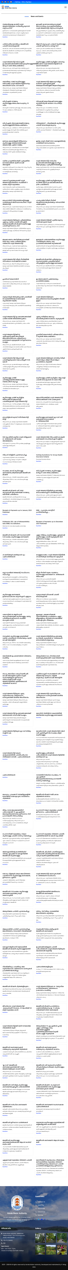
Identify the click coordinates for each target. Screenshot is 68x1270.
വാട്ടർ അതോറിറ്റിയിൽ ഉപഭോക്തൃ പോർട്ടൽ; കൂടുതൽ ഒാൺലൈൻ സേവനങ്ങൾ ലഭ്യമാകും (49, 638)
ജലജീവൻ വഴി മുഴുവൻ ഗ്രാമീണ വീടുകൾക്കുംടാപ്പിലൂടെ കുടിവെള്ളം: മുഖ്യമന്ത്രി (50, 1067)
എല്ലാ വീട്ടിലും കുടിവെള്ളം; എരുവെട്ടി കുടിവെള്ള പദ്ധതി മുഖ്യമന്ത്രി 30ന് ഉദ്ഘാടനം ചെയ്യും (50, 537)
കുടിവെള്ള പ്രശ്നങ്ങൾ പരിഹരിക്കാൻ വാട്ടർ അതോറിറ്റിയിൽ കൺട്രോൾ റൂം (50, 755)
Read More (5, 37)
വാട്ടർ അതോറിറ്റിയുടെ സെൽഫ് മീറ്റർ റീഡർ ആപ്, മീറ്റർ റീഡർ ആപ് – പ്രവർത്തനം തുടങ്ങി (50, 360)
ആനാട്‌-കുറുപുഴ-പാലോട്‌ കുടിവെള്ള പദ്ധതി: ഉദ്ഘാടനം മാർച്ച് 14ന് (50, 45)
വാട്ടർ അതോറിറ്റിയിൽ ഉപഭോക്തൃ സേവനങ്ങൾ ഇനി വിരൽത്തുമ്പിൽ (49, 491)
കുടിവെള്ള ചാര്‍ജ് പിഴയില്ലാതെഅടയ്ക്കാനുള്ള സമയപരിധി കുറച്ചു (14, 380)
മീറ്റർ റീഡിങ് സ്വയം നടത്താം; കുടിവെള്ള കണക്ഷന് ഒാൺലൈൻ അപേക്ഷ (50, 574)
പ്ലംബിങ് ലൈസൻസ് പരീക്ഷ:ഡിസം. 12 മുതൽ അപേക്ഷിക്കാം (50, 335)
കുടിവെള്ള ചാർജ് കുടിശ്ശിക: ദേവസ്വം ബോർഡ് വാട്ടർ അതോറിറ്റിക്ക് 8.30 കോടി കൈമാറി (50, 64)
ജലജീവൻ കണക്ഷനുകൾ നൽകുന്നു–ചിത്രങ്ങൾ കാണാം (47, 1048)
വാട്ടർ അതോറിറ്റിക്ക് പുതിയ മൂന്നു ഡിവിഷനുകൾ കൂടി (49, 221)
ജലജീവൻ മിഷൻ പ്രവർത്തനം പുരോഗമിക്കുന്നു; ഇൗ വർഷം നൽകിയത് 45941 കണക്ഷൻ (48, 1008)
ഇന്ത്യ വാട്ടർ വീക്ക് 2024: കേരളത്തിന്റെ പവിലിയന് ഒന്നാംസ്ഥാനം (50, 142)
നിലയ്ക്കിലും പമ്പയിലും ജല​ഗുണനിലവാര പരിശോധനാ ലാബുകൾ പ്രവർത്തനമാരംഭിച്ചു (17, 969)
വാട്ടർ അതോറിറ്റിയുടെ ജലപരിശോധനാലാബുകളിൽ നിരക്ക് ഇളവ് (50, 299)
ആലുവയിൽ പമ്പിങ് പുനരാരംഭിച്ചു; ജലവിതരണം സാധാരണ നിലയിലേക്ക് (17, 930)
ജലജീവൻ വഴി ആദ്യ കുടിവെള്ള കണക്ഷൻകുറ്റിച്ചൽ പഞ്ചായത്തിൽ (16, 1086)
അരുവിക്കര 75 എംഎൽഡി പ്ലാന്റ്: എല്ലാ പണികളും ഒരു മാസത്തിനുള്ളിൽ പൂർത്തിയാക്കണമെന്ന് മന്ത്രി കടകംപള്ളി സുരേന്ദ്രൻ (49, 1030)
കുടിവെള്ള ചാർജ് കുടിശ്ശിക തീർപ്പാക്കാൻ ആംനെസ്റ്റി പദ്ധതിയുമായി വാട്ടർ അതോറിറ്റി (15, 399)
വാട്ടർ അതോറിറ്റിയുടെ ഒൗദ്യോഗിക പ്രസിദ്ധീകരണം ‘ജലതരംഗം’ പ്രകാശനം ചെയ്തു (50, 988)
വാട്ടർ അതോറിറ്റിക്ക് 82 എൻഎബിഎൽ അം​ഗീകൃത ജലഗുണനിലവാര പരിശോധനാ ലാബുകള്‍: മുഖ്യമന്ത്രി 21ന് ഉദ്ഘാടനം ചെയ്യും (17, 338)
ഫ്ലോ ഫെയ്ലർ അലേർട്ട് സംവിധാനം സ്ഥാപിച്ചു (16, 573)
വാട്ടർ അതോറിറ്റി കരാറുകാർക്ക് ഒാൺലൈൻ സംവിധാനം (48, 875)
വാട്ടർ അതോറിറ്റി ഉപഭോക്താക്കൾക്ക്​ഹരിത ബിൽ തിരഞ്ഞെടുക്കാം (17, 318)
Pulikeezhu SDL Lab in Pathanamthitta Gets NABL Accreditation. (16, 522)
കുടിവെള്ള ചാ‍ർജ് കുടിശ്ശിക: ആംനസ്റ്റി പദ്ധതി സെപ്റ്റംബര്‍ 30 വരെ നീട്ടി (50, 379)
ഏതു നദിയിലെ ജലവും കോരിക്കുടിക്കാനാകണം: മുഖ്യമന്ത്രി (50, 318)
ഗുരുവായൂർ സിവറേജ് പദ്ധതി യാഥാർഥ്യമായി (47, 595)
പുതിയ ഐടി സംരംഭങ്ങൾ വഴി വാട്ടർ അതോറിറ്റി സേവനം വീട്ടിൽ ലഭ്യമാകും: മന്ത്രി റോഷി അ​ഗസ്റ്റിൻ (50, 676)
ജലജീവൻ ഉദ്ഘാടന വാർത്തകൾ (15, 1122)
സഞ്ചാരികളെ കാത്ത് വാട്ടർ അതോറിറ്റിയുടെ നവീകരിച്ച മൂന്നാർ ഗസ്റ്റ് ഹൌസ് (16, 26)
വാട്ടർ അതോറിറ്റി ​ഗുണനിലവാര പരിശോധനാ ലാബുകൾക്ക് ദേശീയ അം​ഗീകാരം (49, 695)
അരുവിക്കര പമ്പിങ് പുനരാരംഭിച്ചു (16, 911)
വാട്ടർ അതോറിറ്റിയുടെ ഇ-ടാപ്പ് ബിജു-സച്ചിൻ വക (17, 732)
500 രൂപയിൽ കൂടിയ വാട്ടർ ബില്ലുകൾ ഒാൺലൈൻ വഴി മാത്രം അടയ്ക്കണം (17, 439)
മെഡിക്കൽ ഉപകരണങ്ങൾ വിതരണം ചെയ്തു (17, 657)
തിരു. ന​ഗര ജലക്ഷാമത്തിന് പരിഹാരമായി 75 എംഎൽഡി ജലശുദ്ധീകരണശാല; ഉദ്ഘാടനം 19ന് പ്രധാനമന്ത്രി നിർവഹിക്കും (17, 813)
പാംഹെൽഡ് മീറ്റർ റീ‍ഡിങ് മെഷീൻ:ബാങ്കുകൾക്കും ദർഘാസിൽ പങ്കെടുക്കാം (50, 202)
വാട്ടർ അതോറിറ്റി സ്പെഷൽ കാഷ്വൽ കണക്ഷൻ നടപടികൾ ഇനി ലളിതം (50, 438)
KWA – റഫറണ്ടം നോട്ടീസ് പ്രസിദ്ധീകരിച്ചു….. (45, 511)
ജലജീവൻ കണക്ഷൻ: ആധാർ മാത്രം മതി (50, 1141)
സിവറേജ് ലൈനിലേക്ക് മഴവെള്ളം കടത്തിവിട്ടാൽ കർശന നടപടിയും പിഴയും (49, 103)
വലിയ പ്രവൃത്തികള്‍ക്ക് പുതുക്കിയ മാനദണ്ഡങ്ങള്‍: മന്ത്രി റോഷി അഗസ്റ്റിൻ (16, 163)
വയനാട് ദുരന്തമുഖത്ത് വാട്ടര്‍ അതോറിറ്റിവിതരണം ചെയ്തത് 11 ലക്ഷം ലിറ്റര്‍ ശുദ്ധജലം (15, 182)
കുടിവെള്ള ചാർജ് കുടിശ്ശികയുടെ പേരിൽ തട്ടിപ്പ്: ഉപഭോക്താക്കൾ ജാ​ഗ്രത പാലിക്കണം (49, 182)
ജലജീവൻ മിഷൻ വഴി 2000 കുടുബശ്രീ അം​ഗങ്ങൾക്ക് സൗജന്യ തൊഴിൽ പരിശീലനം (16, 492)
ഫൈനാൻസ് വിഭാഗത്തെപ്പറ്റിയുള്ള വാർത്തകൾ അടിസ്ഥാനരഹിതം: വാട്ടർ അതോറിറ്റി (17, 202)
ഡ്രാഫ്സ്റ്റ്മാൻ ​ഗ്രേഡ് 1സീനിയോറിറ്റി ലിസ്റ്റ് (16, 418)
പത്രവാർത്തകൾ (9, 775)
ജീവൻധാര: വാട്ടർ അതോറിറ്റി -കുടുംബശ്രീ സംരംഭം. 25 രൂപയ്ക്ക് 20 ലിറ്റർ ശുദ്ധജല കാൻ (17, 1008)
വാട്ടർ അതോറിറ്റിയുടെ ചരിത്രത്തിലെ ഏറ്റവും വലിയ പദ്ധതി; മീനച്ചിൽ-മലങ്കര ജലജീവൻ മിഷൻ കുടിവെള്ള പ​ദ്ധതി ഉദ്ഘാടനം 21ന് (17, 223)
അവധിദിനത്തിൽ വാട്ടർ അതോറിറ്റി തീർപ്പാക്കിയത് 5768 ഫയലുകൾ (49, 398)
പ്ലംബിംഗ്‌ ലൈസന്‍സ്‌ (11, 279)
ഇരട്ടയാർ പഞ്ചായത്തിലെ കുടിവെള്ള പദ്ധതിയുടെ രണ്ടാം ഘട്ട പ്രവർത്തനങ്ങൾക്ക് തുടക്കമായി (50, 241)
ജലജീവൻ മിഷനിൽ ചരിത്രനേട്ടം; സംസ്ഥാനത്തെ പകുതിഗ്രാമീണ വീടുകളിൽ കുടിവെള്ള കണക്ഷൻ (49, 261)
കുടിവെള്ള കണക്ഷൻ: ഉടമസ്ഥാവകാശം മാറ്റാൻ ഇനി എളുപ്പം (17, 595)
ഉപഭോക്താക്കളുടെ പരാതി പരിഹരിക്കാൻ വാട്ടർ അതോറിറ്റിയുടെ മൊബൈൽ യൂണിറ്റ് (50, 949)
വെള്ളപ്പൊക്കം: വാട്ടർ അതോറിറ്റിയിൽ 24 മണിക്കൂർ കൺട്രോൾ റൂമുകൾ (50, 556)
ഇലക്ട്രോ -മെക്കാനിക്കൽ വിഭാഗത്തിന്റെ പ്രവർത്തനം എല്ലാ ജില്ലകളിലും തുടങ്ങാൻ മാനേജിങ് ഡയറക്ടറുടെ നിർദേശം (49, 617)
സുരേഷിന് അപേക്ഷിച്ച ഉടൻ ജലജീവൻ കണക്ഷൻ (47, 930)
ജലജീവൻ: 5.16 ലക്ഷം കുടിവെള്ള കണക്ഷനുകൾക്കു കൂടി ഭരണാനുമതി (15, 893)
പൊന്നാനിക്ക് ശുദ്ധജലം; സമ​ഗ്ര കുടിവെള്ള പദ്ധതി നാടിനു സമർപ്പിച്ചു (17, 835)
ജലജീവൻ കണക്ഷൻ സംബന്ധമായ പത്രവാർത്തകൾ (50, 1106)
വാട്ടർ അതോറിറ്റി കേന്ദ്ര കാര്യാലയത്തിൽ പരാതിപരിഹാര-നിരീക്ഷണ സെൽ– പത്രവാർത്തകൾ (16, 755)
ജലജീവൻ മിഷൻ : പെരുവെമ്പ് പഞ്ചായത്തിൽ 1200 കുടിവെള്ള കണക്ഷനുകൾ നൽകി (48, 1087)
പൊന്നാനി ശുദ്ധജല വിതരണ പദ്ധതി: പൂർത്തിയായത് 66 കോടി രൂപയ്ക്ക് (50, 835)
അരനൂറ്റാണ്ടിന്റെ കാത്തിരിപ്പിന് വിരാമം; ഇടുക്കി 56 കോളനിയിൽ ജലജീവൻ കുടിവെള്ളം (15, 854)
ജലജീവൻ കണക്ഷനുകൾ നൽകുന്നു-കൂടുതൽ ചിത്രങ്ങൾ (15, 1048)
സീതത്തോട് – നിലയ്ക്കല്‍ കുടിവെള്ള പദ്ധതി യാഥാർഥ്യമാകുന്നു (50, 124)
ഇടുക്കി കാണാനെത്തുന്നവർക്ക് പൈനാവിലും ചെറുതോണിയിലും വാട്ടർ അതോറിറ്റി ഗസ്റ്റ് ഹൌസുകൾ (49, 26)
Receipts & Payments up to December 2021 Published (49, 522)
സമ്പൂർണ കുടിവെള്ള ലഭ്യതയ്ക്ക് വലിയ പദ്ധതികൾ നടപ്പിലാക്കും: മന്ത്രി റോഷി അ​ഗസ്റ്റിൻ (17, 638)
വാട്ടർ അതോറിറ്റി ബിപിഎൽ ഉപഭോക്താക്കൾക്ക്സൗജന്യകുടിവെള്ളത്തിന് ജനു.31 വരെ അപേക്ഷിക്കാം (20, 64)
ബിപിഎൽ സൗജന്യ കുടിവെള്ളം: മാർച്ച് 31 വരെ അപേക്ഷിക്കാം (48, 472)
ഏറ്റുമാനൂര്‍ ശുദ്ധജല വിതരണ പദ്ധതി (17, 1160)
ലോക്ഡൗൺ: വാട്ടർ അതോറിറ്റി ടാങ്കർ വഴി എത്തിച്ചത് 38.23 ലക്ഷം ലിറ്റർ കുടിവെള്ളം (50, 733)
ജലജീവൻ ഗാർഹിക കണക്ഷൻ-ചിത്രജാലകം (15, 1106)
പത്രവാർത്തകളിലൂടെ (44, 967)
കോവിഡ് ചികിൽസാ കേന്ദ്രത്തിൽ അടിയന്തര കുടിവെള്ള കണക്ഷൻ (49, 714)
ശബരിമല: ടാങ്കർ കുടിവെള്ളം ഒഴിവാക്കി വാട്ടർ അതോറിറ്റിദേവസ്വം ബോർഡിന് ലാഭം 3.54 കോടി (16, 84)
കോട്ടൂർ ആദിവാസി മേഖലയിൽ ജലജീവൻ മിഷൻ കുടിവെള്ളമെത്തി (17, 948)
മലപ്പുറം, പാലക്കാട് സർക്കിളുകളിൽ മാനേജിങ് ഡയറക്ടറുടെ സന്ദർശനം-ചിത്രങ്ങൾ (16, 796)
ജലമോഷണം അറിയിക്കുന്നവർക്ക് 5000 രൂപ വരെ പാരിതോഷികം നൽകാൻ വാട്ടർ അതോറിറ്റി (16, 241)
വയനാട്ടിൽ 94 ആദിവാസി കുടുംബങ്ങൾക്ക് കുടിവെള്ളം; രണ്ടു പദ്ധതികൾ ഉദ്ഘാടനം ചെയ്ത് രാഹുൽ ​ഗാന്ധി (17, 617)
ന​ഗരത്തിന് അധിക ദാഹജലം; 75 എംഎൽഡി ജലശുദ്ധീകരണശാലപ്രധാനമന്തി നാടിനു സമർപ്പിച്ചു (48, 778)
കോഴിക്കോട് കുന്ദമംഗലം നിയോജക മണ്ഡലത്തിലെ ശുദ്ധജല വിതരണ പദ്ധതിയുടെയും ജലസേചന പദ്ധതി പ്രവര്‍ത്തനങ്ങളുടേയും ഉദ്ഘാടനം (50, 1163)
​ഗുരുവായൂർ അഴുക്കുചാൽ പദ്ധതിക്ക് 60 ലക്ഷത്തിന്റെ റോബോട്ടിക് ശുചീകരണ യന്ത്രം (17, 299)
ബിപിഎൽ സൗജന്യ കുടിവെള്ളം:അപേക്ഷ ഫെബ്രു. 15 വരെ (16, 103)
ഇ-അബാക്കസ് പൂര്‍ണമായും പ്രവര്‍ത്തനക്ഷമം (47, 280)
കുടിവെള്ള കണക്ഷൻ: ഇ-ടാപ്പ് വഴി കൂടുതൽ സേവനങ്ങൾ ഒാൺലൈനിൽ (49, 419)
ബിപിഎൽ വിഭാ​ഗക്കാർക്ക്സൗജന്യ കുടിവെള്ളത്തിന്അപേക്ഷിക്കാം (16, 124)
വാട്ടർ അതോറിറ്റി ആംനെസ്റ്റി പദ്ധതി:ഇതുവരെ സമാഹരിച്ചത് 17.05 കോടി (16, 360)
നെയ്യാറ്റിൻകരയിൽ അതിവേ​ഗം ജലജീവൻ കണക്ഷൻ (48, 892)
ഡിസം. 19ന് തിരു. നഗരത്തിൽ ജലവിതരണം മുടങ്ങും (47, 912)
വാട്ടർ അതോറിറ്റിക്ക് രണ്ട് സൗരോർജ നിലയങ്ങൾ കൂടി (17, 1027)
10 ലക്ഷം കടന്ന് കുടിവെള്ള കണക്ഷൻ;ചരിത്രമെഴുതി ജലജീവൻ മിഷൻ (16, 473)
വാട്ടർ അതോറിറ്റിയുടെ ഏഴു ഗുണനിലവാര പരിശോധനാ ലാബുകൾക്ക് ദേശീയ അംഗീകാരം (16, 695)
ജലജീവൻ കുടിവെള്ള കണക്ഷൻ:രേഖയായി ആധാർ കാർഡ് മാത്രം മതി (17, 1142)
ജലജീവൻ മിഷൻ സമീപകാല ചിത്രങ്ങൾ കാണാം (47, 795)
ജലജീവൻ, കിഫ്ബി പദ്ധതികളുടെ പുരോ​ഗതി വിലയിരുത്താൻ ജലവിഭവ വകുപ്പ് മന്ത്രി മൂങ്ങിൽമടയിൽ (50, 854)
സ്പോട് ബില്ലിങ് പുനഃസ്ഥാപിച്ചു (15, 455)
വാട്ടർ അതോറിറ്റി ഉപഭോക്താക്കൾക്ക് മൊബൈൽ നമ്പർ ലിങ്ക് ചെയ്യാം (17, 714)
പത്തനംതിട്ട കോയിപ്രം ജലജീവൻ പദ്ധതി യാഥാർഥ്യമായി (15, 45)
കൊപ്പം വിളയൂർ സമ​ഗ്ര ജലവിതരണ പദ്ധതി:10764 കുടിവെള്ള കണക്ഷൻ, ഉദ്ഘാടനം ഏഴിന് (16, 876)
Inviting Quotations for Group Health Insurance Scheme (49, 456)
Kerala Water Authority (17, 1213)
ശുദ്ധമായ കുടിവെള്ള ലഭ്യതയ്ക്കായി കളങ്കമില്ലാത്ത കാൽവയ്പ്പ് (50, 1123)
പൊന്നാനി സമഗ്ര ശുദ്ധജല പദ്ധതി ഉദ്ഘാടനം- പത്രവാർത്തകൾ (49, 811)
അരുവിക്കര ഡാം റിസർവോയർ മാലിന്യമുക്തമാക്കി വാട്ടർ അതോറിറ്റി (50, 657)
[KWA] (9, 7)
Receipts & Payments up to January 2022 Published (17, 511)
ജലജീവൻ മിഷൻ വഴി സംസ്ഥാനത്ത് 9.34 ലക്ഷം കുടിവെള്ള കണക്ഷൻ (16, 536)
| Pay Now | (28, 2)
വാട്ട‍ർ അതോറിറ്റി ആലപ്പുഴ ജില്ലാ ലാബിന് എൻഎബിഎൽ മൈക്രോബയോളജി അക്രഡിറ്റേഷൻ (50, 84)
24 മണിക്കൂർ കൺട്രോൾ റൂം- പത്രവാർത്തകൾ (14, 556)
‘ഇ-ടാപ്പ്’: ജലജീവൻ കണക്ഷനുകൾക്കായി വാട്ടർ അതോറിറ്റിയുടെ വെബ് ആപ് (14, 1067)
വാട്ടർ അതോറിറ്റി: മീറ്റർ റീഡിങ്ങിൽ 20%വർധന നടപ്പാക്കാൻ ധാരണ (16, 260)
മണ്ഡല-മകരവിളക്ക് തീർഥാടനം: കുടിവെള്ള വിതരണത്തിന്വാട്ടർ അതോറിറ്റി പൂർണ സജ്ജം (15, 143)
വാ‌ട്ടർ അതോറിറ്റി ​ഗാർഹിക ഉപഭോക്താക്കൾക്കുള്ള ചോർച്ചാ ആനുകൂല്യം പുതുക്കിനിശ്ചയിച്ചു (49, 163)
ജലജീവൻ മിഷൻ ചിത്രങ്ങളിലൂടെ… (16, 986)
